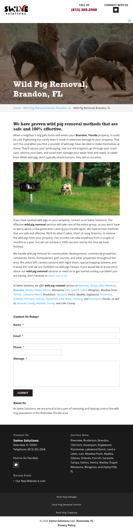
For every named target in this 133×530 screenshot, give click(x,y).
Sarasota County (26, 303)
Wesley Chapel (33, 290)
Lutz (67, 290)
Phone (18, 347)
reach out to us (57, 275)
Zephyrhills (51, 299)
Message (20, 358)
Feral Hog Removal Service (66, 504)
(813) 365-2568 (84, 10)
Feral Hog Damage (66, 496)
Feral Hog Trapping (66, 512)
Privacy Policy (66, 525)
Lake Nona (65, 299)
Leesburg (78, 299)
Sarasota (61, 294)
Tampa (94, 285)
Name (18, 325)
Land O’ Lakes (79, 290)
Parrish (17, 294)
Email (18, 336)
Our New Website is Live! (30, 481)
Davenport (95, 299)
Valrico (47, 290)
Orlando (18, 299)
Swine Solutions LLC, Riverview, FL (71, 521)
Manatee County (45, 303)
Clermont (29, 299)
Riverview (83, 285)
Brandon (18, 290)
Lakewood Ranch (32, 294)
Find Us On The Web (25, 458)
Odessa (40, 299)
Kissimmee (106, 294)
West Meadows (107, 285)
